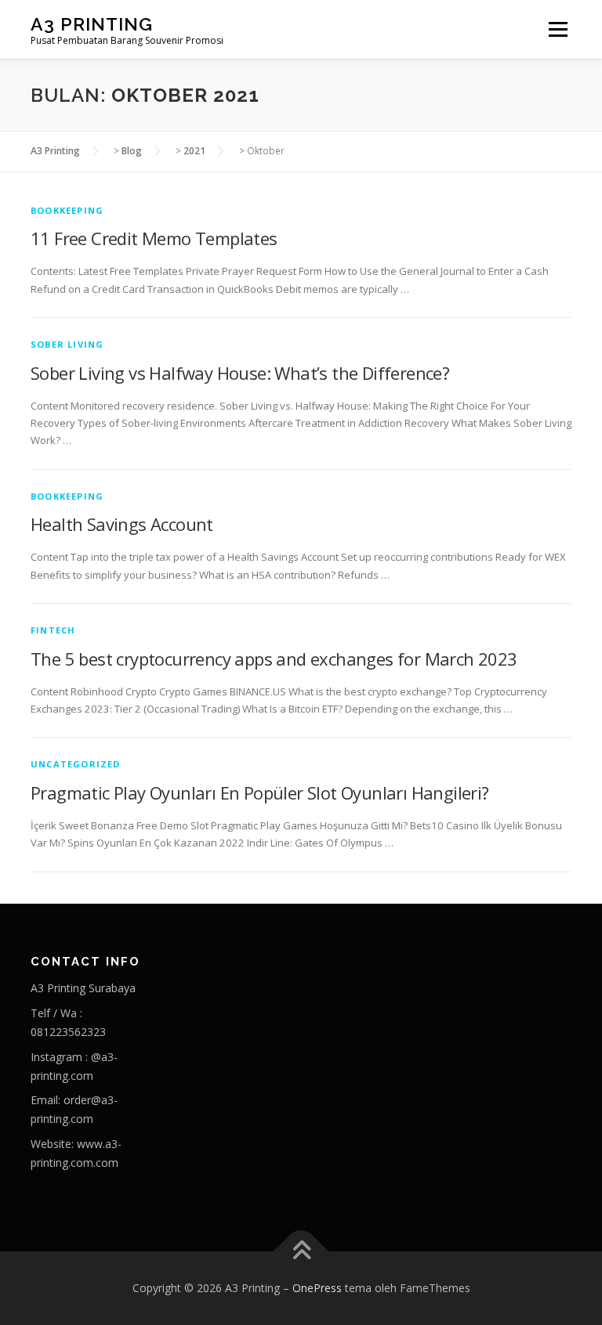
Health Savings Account (122, 524)
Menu (557, 29)
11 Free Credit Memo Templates (154, 238)
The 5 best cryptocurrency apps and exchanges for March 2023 (274, 658)
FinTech (53, 630)
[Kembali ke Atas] (301, 1252)
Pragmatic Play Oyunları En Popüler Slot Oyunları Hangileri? (260, 792)
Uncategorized (76, 764)
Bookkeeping (67, 210)
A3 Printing (92, 23)
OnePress (317, 1287)
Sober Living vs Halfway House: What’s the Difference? (240, 373)
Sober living (67, 344)
